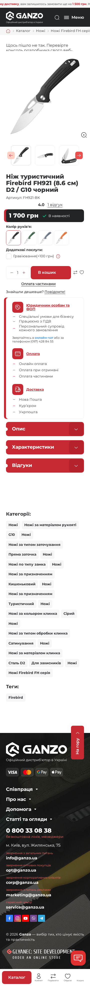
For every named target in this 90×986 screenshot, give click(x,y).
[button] (11, 155)
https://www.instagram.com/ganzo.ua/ (17, 918)
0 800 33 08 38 (29, 830)
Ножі (13, 525)
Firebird (15, 697)
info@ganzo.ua (21, 858)
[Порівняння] (53, 976)
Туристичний (21, 604)
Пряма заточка (22, 554)
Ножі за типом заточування (34, 544)
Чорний (13, 238)
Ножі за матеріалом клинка (34, 653)
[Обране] (68, 976)
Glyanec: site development (43, 952)
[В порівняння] (75, 274)
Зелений (29, 238)
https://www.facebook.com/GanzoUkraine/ (9, 918)
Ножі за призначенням (30, 574)
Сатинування (21, 643)
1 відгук (55, 204)
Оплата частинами (38, 284)
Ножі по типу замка (27, 564)
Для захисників (46, 663)
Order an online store (36, 958)
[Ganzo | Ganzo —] (24, 17)
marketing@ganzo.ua (28, 895)
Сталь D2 (16, 663)
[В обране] (82, 274)
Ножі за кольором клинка (32, 613)
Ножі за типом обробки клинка (38, 633)
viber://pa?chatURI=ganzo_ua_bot (33, 918)
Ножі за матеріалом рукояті (50, 525)
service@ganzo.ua (25, 907)
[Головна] (8, 31)
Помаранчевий (61, 238)
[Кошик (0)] (81, 976)
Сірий (45, 238)
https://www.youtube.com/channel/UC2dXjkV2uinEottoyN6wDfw (25, 918)
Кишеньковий (22, 584)
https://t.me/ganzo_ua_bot (41, 918)
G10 (11, 534)
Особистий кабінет (39, 976)
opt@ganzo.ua (21, 870)
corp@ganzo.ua (22, 882)
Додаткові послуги (24, 250)
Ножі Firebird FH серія (29, 672)
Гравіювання (33, 256)
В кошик (47, 272)
